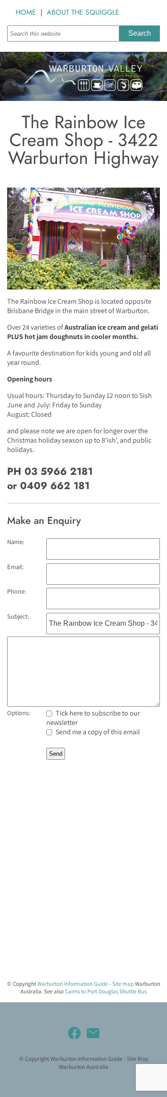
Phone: (16, 591)
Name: (15, 541)
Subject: (18, 616)
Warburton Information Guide (72, 984)
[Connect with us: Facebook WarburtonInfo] (74, 1033)
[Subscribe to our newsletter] (93, 1033)
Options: (18, 712)
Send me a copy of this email (97, 732)
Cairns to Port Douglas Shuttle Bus (106, 991)
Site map (123, 984)
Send (55, 753)
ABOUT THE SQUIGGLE (83, 12)
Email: (15, 566)
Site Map (137, 1059)
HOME (26, 12)
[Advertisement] (83, 889)
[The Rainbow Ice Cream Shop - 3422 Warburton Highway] (83, 287)
